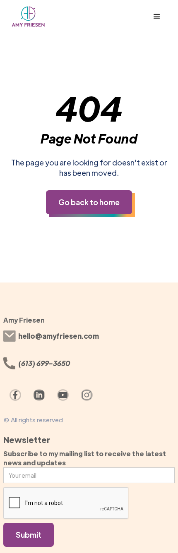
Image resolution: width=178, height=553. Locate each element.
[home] (49, 16)
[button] (156, 16)
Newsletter (27, 439)
